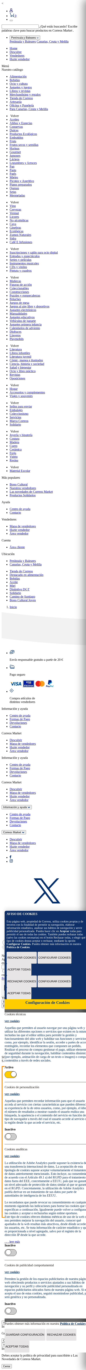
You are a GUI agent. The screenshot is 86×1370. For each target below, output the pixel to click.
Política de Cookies (18, 947)
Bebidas (15, 80)
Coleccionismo (19, 413)
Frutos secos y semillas (24, 145)
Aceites (14, 119)
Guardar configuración (25, 1334)
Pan (12, 166)
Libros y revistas (20, 91)
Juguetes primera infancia (26, 324)
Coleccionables (19, 288)
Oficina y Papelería (22, 105)
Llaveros (15, 335)
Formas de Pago (20, 719)
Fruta (13, 141)
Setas (13, 192)
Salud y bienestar (20, 367)
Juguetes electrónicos (23, 310)
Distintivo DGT (20, 589)
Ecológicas (16, 231)
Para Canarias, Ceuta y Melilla (29, 109)
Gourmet (15, 152)
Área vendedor (19, 533)
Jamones (15, 155)
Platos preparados (21, 184)
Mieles (14, 177)
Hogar (14, 388)
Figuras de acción (21, 284)
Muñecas (15, 281)
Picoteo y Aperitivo (22, 181)
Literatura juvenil (20, 356)
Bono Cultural (19, 484)
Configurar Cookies (54, 957)
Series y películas (20, 259)
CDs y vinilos (18, 267)
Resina (14, 460)
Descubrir (16, 740)
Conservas (16, 126)
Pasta (13, 170)
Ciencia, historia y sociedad (27, 364)
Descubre (16, 52)
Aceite (14, 582)
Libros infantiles (20, 353)
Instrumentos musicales (24, 263)
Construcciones (19, 292)
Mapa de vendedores (23, 526)
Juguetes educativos (22, 317)
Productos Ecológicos (23, 134)
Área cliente (17, 547)
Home (13, 48)
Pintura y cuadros (21, 270)
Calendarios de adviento (25, 328)
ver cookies (12, 1021)
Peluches (15, 299)
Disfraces (15, 331)
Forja (13, 453)
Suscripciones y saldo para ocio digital (34, 252)
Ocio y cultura (19, 83)
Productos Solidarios (23, 495)
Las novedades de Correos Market (31, 491)
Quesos (14, 188)
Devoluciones (18, 722)
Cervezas (15, 209)
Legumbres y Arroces (23, 163)
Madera (14, 442)
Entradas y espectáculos (25, 256)
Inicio (13, 607)
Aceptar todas (19, 969)
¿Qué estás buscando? (53, 26)
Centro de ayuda (20, 509)
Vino (13, 206)
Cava (13, 224)
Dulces (14, 130)
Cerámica (16, 449)
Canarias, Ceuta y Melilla (53, 41)
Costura (14, 438)
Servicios (15, 417)
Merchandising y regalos (25, 94)
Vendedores (17, 55)
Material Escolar (20, 470)
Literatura (16, 349)
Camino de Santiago (22, 596)
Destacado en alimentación (26, 575)
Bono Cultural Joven (23, 600)
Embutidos (16, 137)
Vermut (14, 213)
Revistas (15, 374)
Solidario (15, 424)
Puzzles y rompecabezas (25, 295)
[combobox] (20, 27)
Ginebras (15, 227)
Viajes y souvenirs (21, 396)
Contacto (15, 512)
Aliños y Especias (21, 123)
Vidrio (14, 456)
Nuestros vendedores (23, 488)
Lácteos (14, 159)
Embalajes (16, 410)
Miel (12, 585)
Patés (13, 173)
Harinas (14, 148)
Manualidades (18, 313)
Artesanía (16, 101)
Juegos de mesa (19, 302)
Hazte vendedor (20, 59)
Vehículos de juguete (23, 321)
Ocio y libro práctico (23, 371)
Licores (14, 216)
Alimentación (18, 76)
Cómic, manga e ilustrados (26, 360)
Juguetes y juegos (21, 87)
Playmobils (17, 339)
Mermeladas (17, 195)
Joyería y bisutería (21, 435)
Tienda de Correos (21, 98)
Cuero (13, 446)
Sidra (13, 238)
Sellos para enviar (21, 406)
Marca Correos (19, 421)
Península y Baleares (23, 41)
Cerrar (6, 1366)
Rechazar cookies (21, 957)
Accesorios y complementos (27, 392)
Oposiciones (17, 378)
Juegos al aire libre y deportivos (29, 306)
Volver (14, 116)
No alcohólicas (19, 220)
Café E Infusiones (21, 242)
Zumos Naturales (20, 235)
